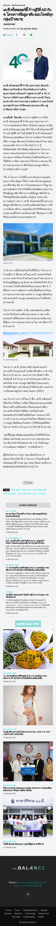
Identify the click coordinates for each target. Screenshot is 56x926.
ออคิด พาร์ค (26, 490)
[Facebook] (17, 35)
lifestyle (44, 910)
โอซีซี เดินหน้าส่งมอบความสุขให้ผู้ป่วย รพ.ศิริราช (23, 844)
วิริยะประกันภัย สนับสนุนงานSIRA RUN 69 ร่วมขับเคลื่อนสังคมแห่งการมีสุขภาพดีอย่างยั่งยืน (27, 789)
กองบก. (10, 35)
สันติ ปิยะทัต (16, 490)
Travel (9, 592)
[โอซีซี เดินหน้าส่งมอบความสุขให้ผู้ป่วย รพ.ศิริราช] (28, 817)
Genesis (8, 913)
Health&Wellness (30, 910)
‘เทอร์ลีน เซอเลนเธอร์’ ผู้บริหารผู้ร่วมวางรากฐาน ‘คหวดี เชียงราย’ (27, 595)
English (41, 916)
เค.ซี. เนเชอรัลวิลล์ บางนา (27, 494)
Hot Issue (11, 511)
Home (9, 910)
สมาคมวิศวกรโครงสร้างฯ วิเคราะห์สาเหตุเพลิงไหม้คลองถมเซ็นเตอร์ (26, 514)
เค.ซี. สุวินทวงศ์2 (9, 494)
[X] (24, 35)
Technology (30, 913)
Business (18, 913)
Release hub (18, 5)
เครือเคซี (41, 494)
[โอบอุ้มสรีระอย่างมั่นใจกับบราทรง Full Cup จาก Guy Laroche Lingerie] (28, 705)
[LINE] (31, 35)
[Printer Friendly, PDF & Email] (28, 484)
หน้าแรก (6, 5)
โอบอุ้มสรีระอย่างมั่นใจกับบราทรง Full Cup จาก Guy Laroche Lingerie (26, 733)
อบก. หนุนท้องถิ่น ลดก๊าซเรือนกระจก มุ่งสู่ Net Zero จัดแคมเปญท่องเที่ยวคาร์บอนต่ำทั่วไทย (25, 541)
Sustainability (14, 538)
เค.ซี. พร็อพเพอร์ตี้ (39, 490)
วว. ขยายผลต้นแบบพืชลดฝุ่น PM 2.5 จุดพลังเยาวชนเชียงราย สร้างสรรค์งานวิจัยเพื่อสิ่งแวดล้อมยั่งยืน (27, 568)
